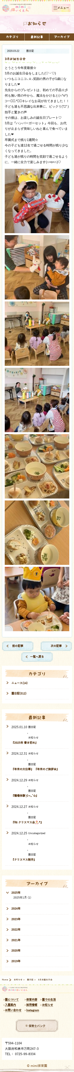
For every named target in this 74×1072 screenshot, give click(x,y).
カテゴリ (12, 37)
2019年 (16, 961)
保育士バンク (37, 1026)
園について (12, 999)
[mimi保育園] (16, 8)
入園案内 (10, 1005)
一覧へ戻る (37, 656)
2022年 (16, 929)
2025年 (16, 892)
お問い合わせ (13, 1010)
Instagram (32, 1010)
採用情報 (31, 1005)
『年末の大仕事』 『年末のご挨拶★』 (35, 769)
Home (5, 980)
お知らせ (33, 737)
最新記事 (37, 37)
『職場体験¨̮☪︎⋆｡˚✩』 (24, 795)
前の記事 (17, 646)
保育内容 (31, 999)
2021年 (16, 940)
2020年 (16, 950)
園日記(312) (18, 693)
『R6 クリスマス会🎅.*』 (27, 822)
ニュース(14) (19, 683)
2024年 (16, 908)
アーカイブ (62, 37)
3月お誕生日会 (15, 59)
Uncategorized (36, 833)
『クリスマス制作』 (23, 859)
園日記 (30, 51)
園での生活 (49, 999)
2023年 (16, 919)
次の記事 (56, 646)
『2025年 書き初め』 (24, 742)
